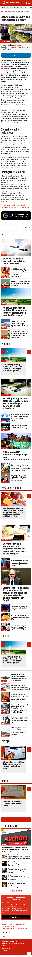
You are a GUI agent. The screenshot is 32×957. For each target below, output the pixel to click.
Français (4, 936)
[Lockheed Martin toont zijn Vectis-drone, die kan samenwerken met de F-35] (5, 423)
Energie (4, 304)
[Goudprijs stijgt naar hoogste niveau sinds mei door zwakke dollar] (5, 614)
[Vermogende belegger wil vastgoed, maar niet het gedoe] (13, 786)
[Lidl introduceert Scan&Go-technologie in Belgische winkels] (5, 604)
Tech (25, 8)
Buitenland (4, 448)
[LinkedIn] (9, 932)
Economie (12, 8)
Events (4, 927)
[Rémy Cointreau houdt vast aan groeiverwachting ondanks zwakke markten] (4, 862)
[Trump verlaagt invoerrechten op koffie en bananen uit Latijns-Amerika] (4, 869)
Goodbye (4, 945)
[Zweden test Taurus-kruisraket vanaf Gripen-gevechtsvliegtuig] (16, 240)
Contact (4, 950)
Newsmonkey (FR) (19, 943)
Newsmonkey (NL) (7, 943)
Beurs (3, 630)
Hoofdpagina (4, 11)
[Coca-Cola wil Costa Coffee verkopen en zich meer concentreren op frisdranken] (4, 883)
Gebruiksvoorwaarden (8, 929)
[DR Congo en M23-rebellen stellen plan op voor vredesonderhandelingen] (16, 433)
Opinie (3, 798)
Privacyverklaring (22, 929)
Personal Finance (6, 395)
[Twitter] (6, 932)
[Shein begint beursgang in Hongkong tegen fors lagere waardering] (5, 623)
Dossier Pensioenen (6, 540)
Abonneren (5, 925)
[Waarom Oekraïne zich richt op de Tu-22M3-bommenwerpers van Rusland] (5, 280)
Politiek (19, 8)
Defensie (4, 286)
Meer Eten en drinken (20, 890)
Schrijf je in (16, 917)
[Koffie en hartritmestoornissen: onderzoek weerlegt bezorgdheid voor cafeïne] (4, 876)
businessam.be (17, 45)
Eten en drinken (5, 41)
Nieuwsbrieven (20, 925)
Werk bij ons (11, 927)
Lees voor (16, 55)
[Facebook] (3, 932)
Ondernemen (5, 8)
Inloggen (12, 925)
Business (4, 255)
